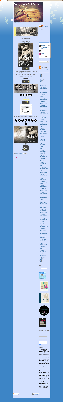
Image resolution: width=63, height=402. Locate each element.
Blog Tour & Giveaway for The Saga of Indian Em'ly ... (44, 185)
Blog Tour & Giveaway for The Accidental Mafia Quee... (43, 218)
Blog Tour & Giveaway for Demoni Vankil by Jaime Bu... (43, 156)
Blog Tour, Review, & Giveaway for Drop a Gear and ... (43, 203)
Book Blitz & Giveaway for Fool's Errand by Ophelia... (43, 147)
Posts (14, 393)
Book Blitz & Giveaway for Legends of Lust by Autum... (44, 221)
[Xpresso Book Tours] (44, 303)
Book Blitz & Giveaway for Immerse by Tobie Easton (43, 177)
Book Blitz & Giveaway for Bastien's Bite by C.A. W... (43, 132)
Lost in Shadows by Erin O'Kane (43, 210)
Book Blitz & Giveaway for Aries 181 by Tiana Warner (43, 99)
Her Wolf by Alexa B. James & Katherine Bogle (43, 136)
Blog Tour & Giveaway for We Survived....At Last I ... (43, 105)
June (40, 82)
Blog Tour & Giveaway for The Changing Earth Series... (43, 144)
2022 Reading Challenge (44, 65)
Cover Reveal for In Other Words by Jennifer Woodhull (43, 101)
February (41, 258)
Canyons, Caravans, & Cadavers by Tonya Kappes (43, 119)
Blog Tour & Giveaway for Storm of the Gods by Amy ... (43, 192)
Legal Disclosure (18, 22)
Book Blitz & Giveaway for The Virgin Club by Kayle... (43, 181)
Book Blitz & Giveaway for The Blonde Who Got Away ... (43, 207)
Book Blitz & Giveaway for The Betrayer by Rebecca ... (43, 214)
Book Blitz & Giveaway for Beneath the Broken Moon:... (44, 148)
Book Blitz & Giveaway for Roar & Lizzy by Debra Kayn (43, 106)
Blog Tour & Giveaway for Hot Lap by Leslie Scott (43, 235)
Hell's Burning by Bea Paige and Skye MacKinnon (43, 250)
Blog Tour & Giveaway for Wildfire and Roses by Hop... (43, 257)
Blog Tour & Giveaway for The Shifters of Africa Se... (43, 85)
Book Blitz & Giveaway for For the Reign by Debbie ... (43, 165)
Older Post (36, 176)
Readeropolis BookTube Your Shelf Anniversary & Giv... (43, 197)
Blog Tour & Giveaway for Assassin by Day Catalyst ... (43, 236)
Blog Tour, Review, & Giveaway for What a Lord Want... (43, 225)
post (16, 154)
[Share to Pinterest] (26, 153)
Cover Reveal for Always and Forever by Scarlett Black (43, 109)
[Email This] (23, 153)
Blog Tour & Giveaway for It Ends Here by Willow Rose (43, 196)
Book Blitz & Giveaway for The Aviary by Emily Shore (43, 241)
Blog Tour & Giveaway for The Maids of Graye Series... (43, 178)
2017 (40, 261)
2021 (40, 74)
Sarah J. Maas (42, 53)
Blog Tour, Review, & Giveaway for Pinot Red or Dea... (43, 90)
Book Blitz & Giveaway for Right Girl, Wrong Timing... (43, 228)
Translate (37, 394)
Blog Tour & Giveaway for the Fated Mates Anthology (44, 174)
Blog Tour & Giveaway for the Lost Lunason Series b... (43, 183)
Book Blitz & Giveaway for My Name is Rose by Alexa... (43, 195)
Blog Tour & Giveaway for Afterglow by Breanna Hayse (43, 131)
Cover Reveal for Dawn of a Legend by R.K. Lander (43, 117)
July (40, 81)
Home (15, 22)
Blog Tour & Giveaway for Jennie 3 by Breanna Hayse (43, 212)
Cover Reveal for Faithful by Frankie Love (43, 189)
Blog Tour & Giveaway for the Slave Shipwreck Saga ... (44, 226)
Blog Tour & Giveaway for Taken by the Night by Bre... (43, 103)
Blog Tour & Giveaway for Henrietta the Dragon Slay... (44, 168)
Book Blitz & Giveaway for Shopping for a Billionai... (43, 239)
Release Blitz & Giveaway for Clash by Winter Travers (43, 94)
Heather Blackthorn (41, 48)
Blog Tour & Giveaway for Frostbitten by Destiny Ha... (43, 91)
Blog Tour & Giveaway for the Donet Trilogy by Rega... (43, 96)
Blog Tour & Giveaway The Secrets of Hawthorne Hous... (43, 190)
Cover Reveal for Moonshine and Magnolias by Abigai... (43, 160)
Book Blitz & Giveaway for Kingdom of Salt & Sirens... (43, 248)
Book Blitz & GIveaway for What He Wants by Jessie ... (44, 193)
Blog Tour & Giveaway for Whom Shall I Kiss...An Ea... (43, 246)
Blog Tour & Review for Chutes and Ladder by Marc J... (43, 120)
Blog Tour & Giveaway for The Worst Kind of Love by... (43, 112)
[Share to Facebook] (25, 153)
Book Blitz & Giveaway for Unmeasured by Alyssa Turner (43, 229)
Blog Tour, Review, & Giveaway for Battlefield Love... (43, 128)
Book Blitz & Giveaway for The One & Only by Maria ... (43, 243)
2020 (40, 75)
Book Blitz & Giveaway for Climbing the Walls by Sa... (43, 179)
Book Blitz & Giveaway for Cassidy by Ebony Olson (43, 143)
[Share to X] (24, 153)
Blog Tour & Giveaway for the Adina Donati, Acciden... (43, 140)
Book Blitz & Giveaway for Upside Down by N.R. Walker (43, 158)
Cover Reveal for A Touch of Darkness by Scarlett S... (43, 209)
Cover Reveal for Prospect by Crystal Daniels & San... (43, 188)
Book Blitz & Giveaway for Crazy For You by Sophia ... (43, 150)
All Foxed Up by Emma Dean (43, 202)
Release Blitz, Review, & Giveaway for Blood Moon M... (43, 244)
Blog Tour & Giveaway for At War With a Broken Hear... (43, 255)
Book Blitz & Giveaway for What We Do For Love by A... (43, 88)
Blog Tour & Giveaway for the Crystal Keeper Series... (43, 205)
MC (15, 154)
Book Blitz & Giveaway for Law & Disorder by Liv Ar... (43, 171)
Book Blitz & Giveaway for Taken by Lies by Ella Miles (43, 108)
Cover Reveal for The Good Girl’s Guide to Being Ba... (43, 133)
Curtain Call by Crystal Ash (43, 151)
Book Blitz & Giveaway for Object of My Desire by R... (43, 199)
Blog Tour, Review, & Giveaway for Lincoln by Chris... (43, 254)
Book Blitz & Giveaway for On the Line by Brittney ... (43, 215)
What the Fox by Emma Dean (43, 201)
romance (18, 154)
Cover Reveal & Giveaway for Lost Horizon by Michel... (43, 116)
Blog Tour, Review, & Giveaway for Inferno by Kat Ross (43, 182)
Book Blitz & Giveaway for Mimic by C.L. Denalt (43, 141)
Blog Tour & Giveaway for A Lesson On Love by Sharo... (43, 240)
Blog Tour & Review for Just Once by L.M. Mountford (43, 153)
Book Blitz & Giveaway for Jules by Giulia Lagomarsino (44, 159)
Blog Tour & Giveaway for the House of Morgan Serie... (43, 211)
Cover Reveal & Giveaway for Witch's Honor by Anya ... (43, 217)
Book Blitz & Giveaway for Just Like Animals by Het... (43, 186)
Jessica (42, 66)
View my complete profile (45, 26)
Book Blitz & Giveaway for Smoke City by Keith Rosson (43, 124)
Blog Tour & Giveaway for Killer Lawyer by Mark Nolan (43, 206)
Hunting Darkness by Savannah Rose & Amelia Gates (43, 152)
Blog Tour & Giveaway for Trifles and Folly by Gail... (43, 155)
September (41, 79)
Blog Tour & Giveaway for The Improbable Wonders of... (43, 87)
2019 (40, 76)
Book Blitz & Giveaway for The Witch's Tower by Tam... (43, 222)
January (41, 259)
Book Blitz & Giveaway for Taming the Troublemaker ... (43, 123)
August (41, 80)
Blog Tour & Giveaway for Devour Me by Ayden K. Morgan (43, 167)
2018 (40, 260)
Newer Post (15, 176)
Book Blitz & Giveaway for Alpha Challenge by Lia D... (43, 98)
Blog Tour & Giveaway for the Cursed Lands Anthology (43, 129)
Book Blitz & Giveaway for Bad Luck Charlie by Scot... (43, 200)
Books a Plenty (44, 25)
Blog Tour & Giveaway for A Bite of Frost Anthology (43, 110)
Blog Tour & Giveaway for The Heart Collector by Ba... (43, 139)
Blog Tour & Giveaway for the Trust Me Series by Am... (43, 175)
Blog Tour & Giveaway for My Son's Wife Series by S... (44, 121)
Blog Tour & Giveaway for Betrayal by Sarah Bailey (43, 95)
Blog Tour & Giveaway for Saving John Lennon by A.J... (43, 146)
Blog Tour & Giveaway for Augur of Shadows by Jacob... (43, 219)
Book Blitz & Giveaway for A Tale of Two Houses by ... (44, 115)
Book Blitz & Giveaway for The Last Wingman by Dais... (44, 113)
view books (47, 69)
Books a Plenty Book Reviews (27, 4)
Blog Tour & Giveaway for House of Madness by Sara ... (43, 247)
